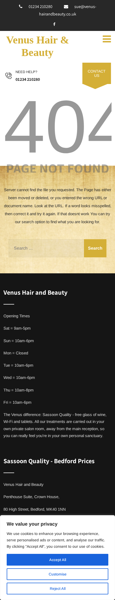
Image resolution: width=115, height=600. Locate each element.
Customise (58, 574)
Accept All (57, 560)
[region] (57, 557)
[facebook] (54, 24)
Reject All (58, 588)
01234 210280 (40, 6)
